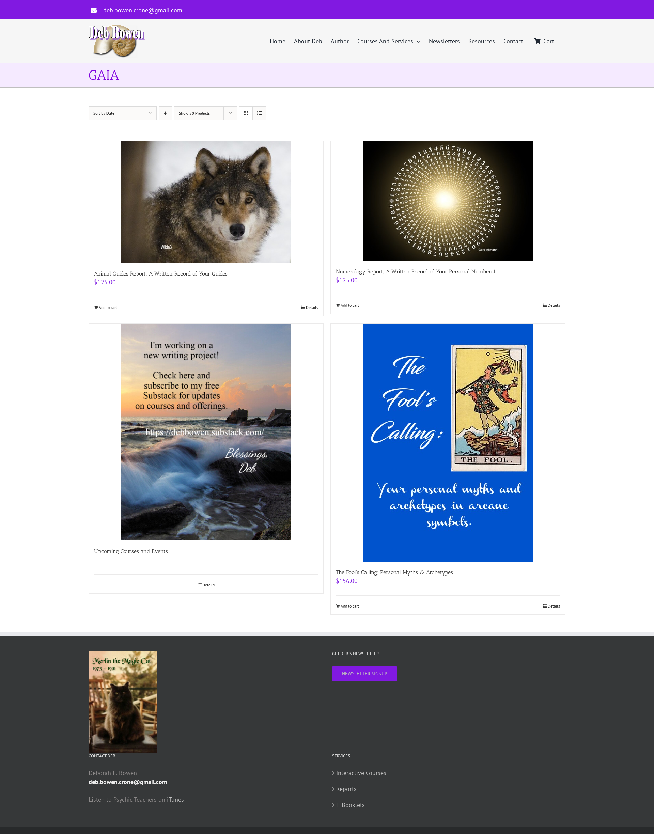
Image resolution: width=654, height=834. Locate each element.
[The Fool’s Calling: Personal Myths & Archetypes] (448, 443)
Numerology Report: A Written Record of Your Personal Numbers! (415, 271)
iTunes (175, 799)
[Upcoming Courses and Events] (206, 432)
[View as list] (259, 113)
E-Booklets (350, 805)
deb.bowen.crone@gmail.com (142, 10)
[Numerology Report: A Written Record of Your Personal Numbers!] (448, 201)
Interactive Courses (361, 773)
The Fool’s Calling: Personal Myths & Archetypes (394, 572)
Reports (346, 789)
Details (312, 307)
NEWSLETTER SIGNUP (364, 674)
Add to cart (108, 307)
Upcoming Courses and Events (131, 551)
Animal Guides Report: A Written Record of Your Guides (161, 273)
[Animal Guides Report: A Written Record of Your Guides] (206, 202)
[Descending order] (165, 113)
